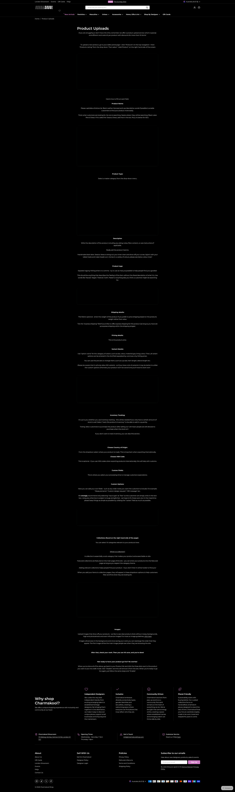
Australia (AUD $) (192, 2)
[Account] (195, 7)
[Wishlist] (59, 11)
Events (53, 2)
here (179, 737)
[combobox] (117, 7)
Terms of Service (187, 767)
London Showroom (42, 2)
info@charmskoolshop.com (133, 737)
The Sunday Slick (120, 2)
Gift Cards (61, 2)
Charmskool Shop (46, 787)
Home (37, 19)
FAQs (68, 2)
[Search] (147, 7)
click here (147, 636)
